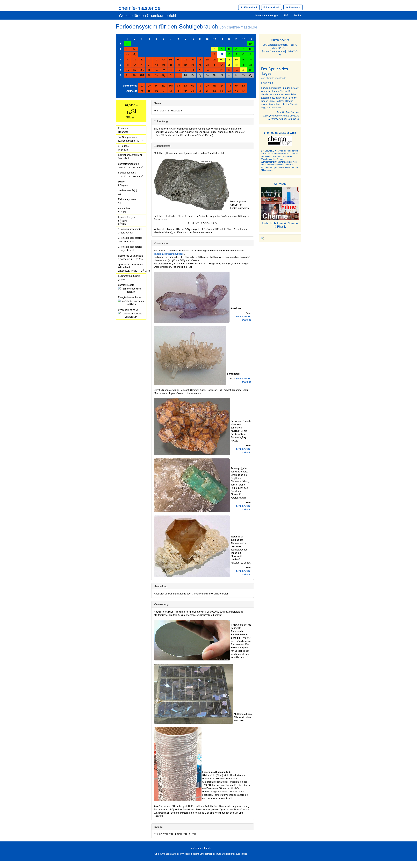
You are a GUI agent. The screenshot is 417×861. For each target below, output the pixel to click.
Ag (200, 64)
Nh (214, 75)
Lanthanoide (130, 85)
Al (215, 54)
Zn (207, 59)
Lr (243, 90)
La (142, 85)
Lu (243, 85)
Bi (229, 70)
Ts (243, 75)
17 (243, 38)
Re (170, 70)
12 (207, 38)
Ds (192, 75)
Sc (142, 59)
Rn (250, 70)
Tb (200, 85)
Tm (229, 85)
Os (178, 70)
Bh (171, 75)
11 (200, 38)
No (236, 90)
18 (250, 38)
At (243, 70)
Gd (192, 85)
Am (185, 90)
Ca (134, 59)
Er (222, 85)
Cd (207, 64)
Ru (178, 64)
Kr (251, 59)
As (229, 59)
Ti (149, 59)
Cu (200, 59)
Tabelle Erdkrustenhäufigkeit (168, 253)
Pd (192, 64)
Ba (134, 70)
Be (134, 49)
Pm (171, 85)
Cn (207, 75)
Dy (207, 85)
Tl (215, 70)
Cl (243, 54)
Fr (127, 75)
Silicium (131, 117)
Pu (178, 90)
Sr (134, 64)
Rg (200, 75)
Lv (236, 75)
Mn (171, 59)
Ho (214, 85)
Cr (163, 59)
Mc (229, 75)
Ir (185, 70)
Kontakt (207, 848)
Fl (222, 75)
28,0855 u (131, 105)
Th (149, 90)
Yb (236, 85)
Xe (250, 64)
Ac (142, 90)
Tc (171, 64)
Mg (134, 54)
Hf (149, 70)
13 (214, 38)
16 (236, 38)
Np (170, 90)
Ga (214, 59)
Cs (127, 70)
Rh (185, 64)
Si (222, 54)
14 (221, 38)
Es (214, 90)
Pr (156, 85)
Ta (156, 70)
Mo (163, 64)
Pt (193, 70)
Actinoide (131, 90)
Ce (149, 85)
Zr (149, 64)
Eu (185, 85)
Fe (178, 59)
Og (250, 75)
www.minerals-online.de (243, 318)
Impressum (195, 848)
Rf (149, 75)
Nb (156, 64)
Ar (251, 54)
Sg (163, 75)
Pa (156, 90)
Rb (127, 64)
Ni (193, 59)
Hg (207, 70)
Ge (221, 59)
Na (127, 54)
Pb (221, 70)
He (250, 43)
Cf (207, 90)
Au (200, 70)
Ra (134, 75)
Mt (185, 75)
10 (192, 38)
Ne (250, 49)
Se (236, 59)
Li (127, 49)
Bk (200, 90)
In (215, 64)
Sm (178, 85)
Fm (221, 90)
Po (236, 70)
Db (156, 75)
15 (229, 38)
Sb (229, 64)
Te (236, 64)
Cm (192, 90)
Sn (221, 64)
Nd (163, 85)
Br (243, 59)
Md (229, 90)
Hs (178, 75)
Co (185, 59)
